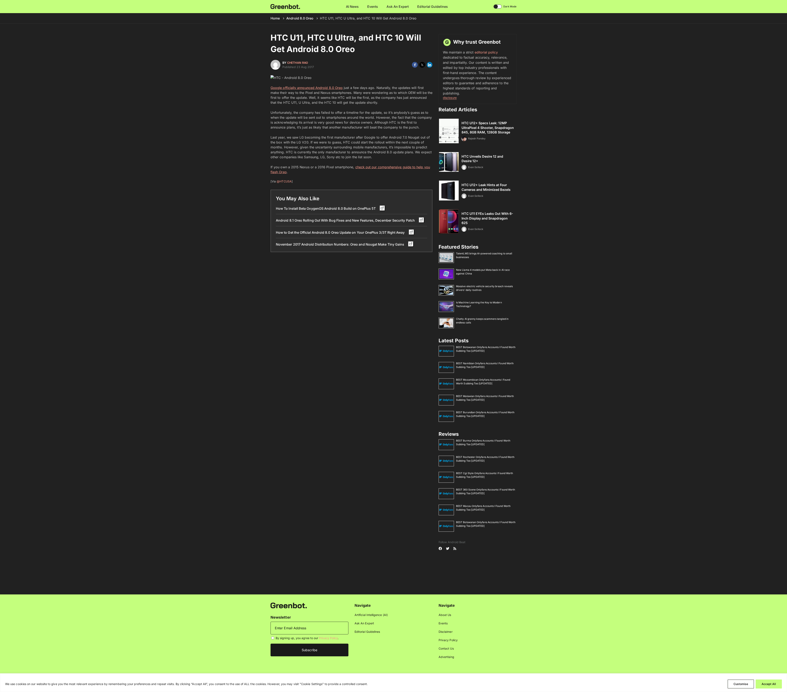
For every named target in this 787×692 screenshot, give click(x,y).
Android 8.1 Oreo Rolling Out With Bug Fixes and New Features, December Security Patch (346, 220)
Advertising (446, 657)
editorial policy (486, 52)
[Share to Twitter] (422, 65)
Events (372, 7)
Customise (741, 684)
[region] (393, 682)
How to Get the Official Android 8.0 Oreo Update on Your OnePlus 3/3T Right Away (341, 232)
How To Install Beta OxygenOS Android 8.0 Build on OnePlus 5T (326, 208)
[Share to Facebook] (415, 65)
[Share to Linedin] (429, 65)
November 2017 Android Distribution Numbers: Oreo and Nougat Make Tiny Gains (340, 244)
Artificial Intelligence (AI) (371, 615)
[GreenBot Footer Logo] (289, 605)
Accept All (769, 684)
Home (275, 18)
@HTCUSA (284, 181)
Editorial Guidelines (432, 7)
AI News (352, 7)
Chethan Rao (297, 62)
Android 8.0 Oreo (299, 18)
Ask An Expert (398, 7)
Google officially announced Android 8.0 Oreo (307, 88)
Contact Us (446, 648)
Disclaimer (446, 631)
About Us (445, 615)
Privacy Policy (328, 638)
